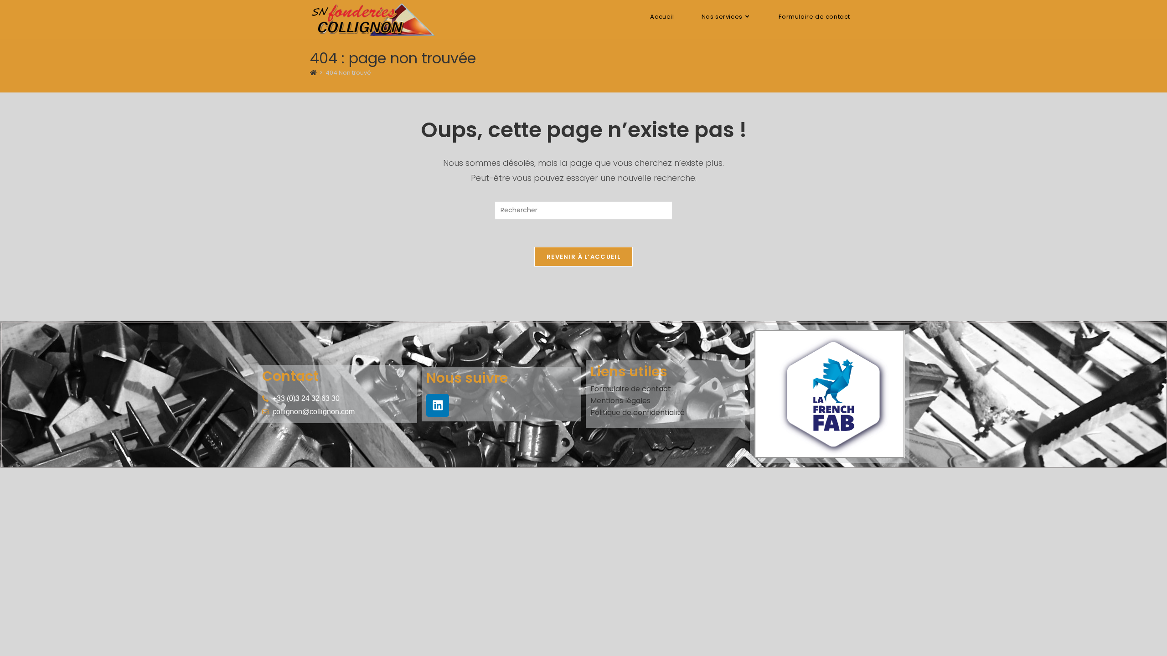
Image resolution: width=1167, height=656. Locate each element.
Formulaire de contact (630, 389)
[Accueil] (313, 72)
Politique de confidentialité (637, 412)
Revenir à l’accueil (583, 256)
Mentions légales (620, 400)
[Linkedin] (437, 405)
